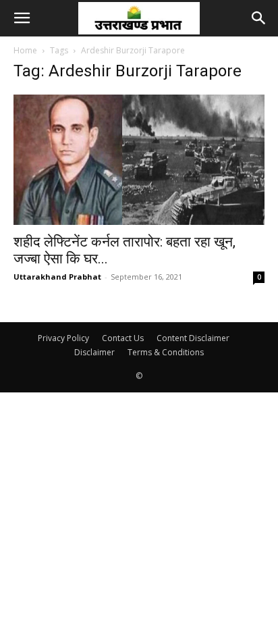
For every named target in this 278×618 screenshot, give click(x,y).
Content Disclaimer (193, 338)
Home (25, 50)
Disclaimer (94, 352)
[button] (21, 18)
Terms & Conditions (166, 352)
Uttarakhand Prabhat (57, 277)
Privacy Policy (63, 338)
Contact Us (123, 338)
